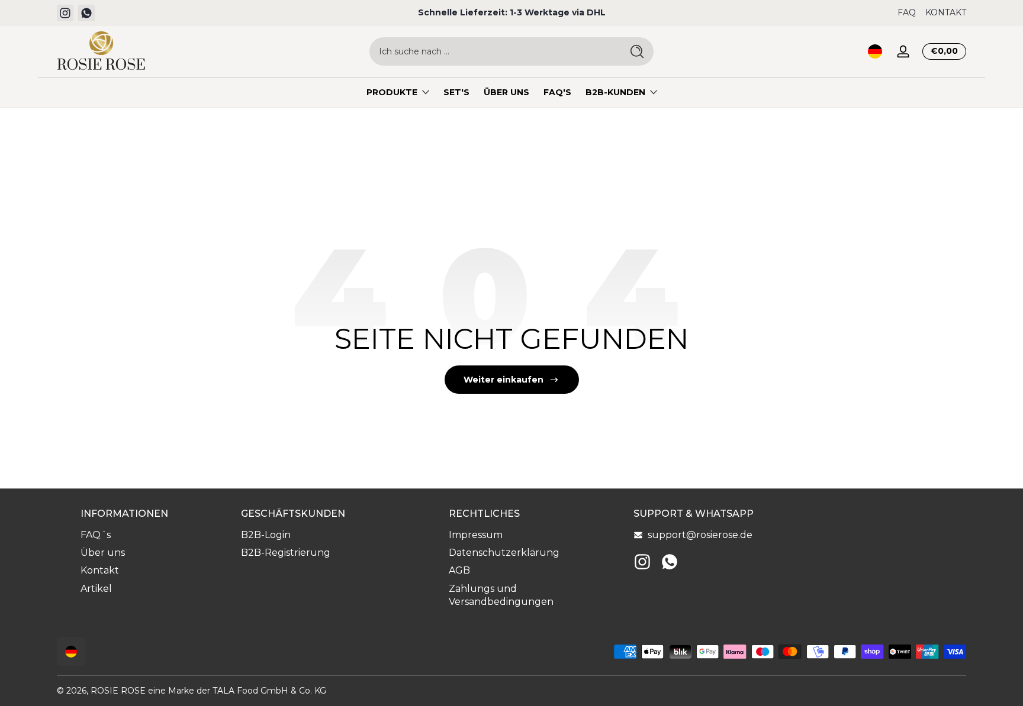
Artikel (96, 588)
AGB (459, 570)
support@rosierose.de (700, 534)
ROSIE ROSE (118, 690)
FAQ (906, 12)
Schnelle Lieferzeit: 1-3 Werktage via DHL (512, 12)
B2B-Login (266, 534)
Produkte (391, 92)
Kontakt (100, 570)
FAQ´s (96, 534)
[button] (875, 51)
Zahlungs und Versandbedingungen (501, 595)
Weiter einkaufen (503, 379)
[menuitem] (155, 535)
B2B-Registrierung (285, 552)
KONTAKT (945, 12)
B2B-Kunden (615, 92)
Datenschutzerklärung (504, 552)
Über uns (103, 552)
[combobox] (492, 51)
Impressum (476, 534)
